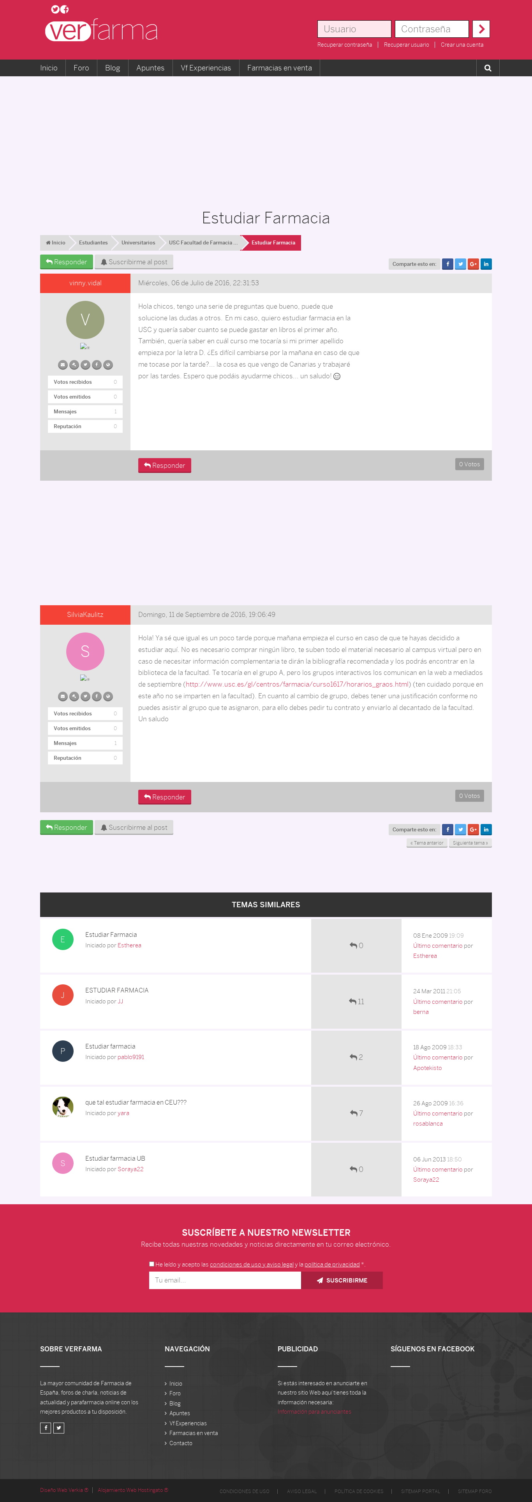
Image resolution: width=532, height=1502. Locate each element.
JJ (120, 1001)
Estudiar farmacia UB (115, 1158)
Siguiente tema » (470, 843)
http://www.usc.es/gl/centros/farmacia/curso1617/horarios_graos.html (297, 684)
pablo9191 (131, 1057)
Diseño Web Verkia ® (64, 1490)
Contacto (180, 1443)
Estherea (129, 945)
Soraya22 (131, 1169)
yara (123, 1113)
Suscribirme (346, 1280)
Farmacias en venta (279, 67)
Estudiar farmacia (110, 1046)
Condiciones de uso (245, 1491)
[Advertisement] (266, 138)
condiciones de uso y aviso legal (252, 1264)
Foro (81, 67)
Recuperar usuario (406, 45)
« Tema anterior (427, 843)
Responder (70, 262)
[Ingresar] (481, 29)
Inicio (49, 67)
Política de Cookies (359, 1491)
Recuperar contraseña (344, 45)
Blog (112, 67)
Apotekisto (427, 1068)
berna (421, 1011)
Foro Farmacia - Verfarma (103, 30)
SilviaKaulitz (85, 614)
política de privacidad (332, 1264)
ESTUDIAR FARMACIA (117, 990)
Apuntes (150, 67)
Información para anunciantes (314, 1412)
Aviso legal (302, 1491)
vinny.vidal (85, 283)
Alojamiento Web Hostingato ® (133, 1490)
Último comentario (438, 945)
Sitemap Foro (475, 1491)
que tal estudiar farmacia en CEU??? (136, 1102)
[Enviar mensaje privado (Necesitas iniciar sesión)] (63, 363)
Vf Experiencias (206, 67)
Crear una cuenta (462, 45)
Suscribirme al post (137, 262)
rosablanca (428, 1123)
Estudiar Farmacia (111, 934)
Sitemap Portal (420, 1491)
